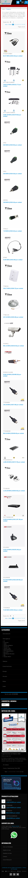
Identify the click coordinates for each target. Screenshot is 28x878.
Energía (5, 671)
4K (4, 641)
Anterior (10, 24)
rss (17, 874)
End (22, 771)
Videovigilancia (6, 638)
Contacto (5, 856)
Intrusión (5, 676)
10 (20, 771)
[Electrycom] (6, 2)
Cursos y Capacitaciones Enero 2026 (11, 768)
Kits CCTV (6, 652)
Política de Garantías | (17, 867)
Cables (5, 644)
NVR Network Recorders (9, 653)
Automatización (6, 633)
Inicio (3, 9)
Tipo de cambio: (10, 694)
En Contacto (6, 764)
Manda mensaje (15, 826)
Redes (4, 681)
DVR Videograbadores (8, 651)
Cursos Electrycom (7, 859)
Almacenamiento (7, 649)
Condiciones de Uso (6, 867)
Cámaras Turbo (7, 648)
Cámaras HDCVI (7, 656)
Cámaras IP (6, 646)
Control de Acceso (7, 666)
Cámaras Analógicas (8, 645)
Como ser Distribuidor (8, 847)
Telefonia (5, 661)
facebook (11, 874)
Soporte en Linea (7, 850)
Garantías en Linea (7, 853)
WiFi (5, 655)
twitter (14, 874)
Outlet (4, 686)
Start (6, 771)
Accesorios (6, 642)
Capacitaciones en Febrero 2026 (11, 754)
